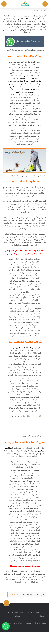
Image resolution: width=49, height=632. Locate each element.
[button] (6, 626)
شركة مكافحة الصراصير (25, 348)
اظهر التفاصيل (14, 594)
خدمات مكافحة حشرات (17, 612)
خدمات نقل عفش (37, 612)
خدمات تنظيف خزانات (16, 616)
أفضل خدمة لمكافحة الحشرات (27, 18)
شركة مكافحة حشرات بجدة (28, 76)
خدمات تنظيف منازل (36, 616)
